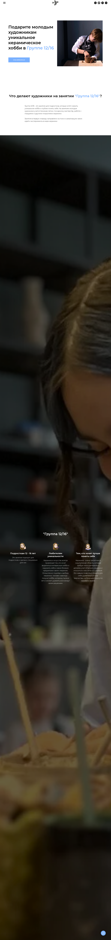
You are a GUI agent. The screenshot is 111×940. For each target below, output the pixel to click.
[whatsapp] (99, 3)
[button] (19, 59)
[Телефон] (95, 3)
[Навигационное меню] (4, 3)
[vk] (106, 3)
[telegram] (102, 3)
